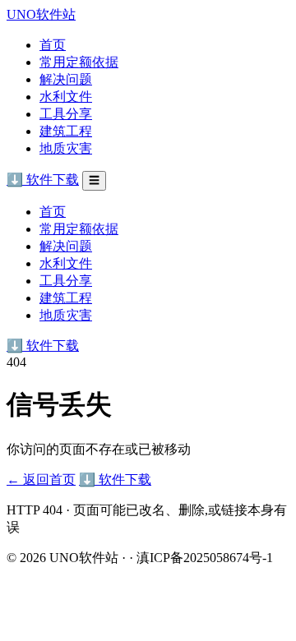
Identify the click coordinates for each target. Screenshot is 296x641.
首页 (52, 45)
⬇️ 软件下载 (43, 180)
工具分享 (65, 114)
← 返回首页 (41, 480)
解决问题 (65, 79)
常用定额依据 (78, 62)
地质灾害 (65, 148)
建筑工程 (65, 131)
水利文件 (65, 97)
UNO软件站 (41, 14)
